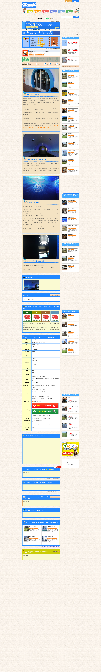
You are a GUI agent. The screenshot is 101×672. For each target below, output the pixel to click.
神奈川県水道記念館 (44, 127)
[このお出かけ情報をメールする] (52, 18)
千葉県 (57, 27)
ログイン (76, 1)
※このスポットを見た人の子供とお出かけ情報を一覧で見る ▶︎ (49, 546)
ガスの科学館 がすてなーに (33, 127)
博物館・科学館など (32, 27)
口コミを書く (56, 295)
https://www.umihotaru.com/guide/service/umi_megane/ (43, 385)
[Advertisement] (58, 5)
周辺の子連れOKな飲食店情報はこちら (42, 418)
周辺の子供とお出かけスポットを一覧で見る (69, 66)
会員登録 (69, 1)
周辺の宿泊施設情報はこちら (40, 420)
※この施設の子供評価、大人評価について (53, 48)
